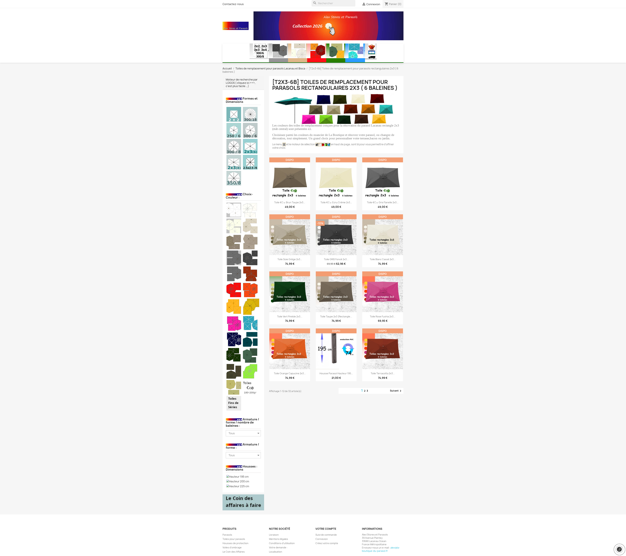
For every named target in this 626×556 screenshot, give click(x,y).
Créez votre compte (326, 543)
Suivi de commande (326, 534)
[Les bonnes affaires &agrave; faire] (243, 502)
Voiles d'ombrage (232, 547)
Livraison (274, 534)
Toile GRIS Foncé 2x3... (336, 259)
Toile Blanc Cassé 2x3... (382, 259)
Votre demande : (278, 547)
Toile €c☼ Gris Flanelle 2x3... (382, 202)
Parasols (227, 534)
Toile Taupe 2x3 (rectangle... (336, 316)
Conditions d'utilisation (282, 543)
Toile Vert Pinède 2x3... (289, 316)
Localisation (275, 551)
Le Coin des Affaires (234, 551)
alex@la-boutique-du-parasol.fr (381, 549)
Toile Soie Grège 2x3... (289, 259)
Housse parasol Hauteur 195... (336, 373)
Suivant (396, 391)
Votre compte (325, 529)
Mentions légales (278, 539)
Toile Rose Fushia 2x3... (382, 316)
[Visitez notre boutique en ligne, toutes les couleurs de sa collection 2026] (328, 25)
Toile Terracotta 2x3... (383, 373)
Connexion (321, 539)
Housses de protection (235, 543)
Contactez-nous (233, 4)
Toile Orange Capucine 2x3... (290, 373)
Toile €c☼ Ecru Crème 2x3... (336, 202)
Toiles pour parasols (234, 539)
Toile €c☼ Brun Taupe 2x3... (289, 202)
